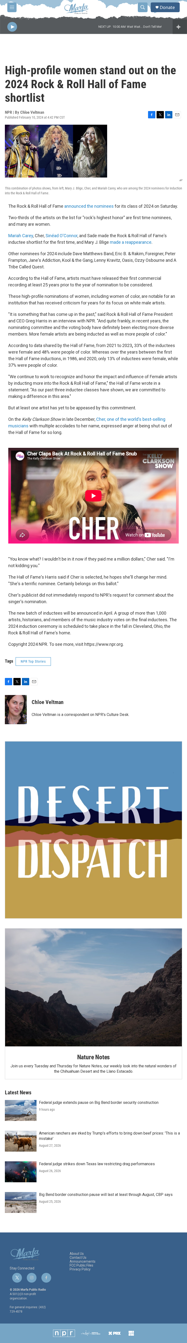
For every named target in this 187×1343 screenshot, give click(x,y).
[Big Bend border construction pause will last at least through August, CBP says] (21, 1202)
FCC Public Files (81, 1265)
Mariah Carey (20, 235)
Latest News (18, 1092)
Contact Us (78, 1257)
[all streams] (180, 26)
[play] (12, 27)
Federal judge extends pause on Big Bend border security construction (99, 1102)
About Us (77, 1254)
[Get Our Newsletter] (93, 830)
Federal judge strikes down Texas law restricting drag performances (97, 1164)
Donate (167, 7)
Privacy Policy (80, 1269)
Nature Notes (93, 1057)
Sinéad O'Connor (61, 235)
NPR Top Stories (33, 661)
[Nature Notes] (93, 987)
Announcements (82, 1261)
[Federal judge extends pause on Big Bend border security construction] (21, 1110)
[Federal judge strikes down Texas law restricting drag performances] (21, 1171)
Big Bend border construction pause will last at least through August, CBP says (106, 1194)
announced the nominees (89, 206)
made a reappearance (130, 242)
